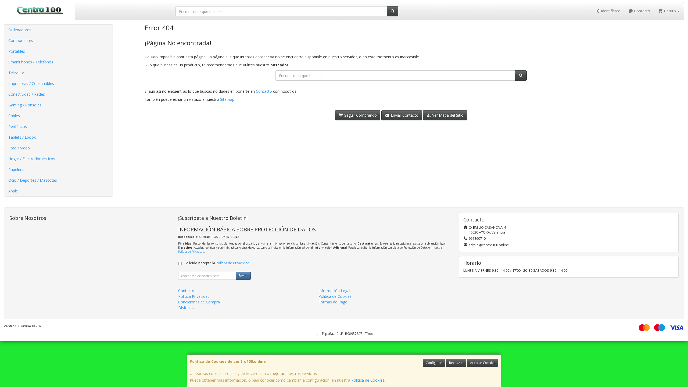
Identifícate (610, 10)
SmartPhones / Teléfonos (30, 61)
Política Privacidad (194, 296)
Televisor (16, 72)
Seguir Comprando (360, 115)
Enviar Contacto (404, 115)
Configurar (434, 362)
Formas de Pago (332, 301)
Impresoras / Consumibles (31, 83)
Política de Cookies (367, 380)
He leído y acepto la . (217, 263)
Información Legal (334, 290)
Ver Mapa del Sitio (447, 115)
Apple (13, 191)
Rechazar (456, 362)
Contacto (641, 10)
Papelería (16, 169)
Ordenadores (19, 29)
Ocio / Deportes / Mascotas (32, 180)
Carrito (670, 10)
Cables (14, 115)
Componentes (20, 40)
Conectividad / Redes (26, 94)
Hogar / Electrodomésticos (31, 158)
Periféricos (17, 126)
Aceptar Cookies (482, 362)
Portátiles (16, 51)
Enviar (243, 275)
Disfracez (186, 307)
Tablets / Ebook (22, 137)
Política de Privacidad (191, 251)
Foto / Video (19, 147)
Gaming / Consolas (24, 105)
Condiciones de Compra (199, 301)
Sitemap (227, 99)
